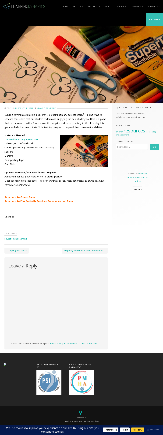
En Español (136, 6)
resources (134, 131)
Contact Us (119, 6)
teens (148, 132)
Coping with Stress (18, 250)
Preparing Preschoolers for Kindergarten (83, 250)
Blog (107, 6)
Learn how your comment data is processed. (73, 343)
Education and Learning (15, 238)
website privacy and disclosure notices (137, 177)
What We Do (93, 6)
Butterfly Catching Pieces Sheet (22, 139)
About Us (77, 6)
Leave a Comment (46, 108)
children (119, 132)
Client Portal (154, 6)
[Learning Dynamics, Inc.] (24, 6)
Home (65, 6)
